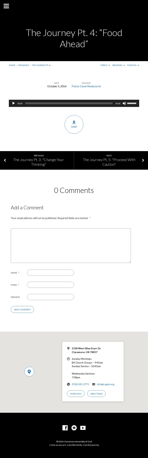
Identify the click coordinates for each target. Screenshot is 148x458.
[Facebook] (65, 428)
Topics (104, 65)
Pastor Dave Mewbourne (86, 86)
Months (132, 65)
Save (74, 126)
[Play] (13, 103)
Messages (23, 65)
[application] (74, 103)
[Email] (74, 428)
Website (15, 297)
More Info (75, 394)
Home (12, 65)
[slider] (132, 103)
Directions (96, 394)
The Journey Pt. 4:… (42, 65)
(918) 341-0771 (80, 384)
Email (15, 285)
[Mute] (124, 103)
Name (15, 273)
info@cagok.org (105, 384)
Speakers (117, 65)
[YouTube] (83, 428)
